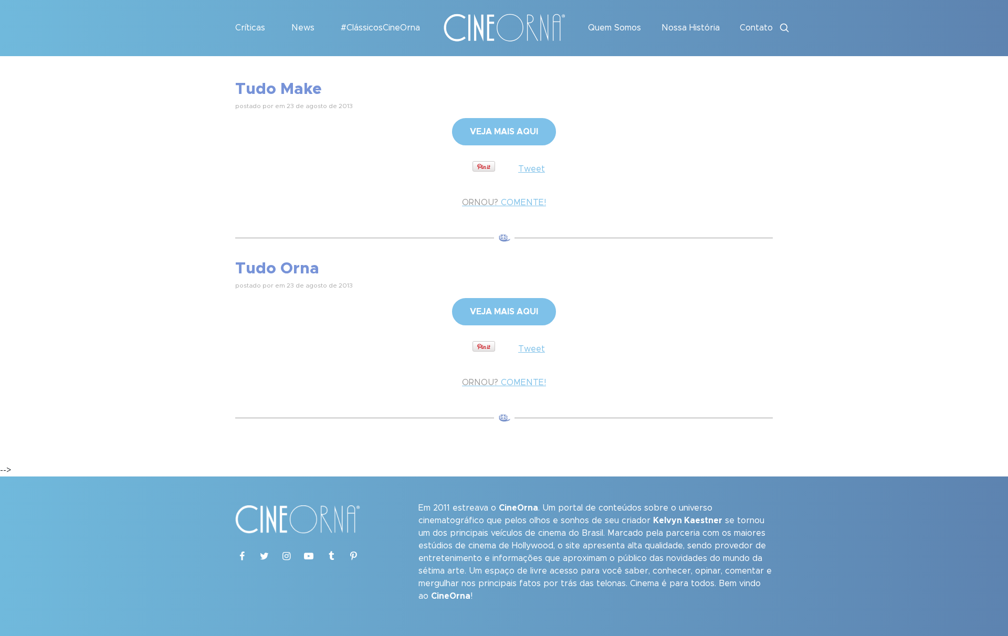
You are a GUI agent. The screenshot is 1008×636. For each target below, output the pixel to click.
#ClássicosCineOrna (380, 28)
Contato (756, 28)
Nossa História (691, 28)
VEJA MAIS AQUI (504, 132)
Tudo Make (278, 89)
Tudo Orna (277, 269)
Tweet (531, 169)
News (302, 28)
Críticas (250, 28)
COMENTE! (504, 202)
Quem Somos (614, 28)
